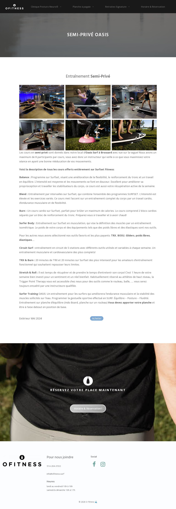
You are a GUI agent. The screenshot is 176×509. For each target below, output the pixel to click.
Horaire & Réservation (153, 6)
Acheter (96, 318)
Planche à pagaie (82, 6)
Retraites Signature (116, 6)
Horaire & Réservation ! (88, 408)
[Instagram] (103, 464)
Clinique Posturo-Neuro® (44, 6)
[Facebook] (94, 464)
